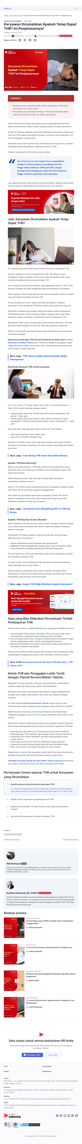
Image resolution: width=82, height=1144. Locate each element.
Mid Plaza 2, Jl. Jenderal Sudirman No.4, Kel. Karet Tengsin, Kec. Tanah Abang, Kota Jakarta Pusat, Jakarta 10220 (41, 1082)
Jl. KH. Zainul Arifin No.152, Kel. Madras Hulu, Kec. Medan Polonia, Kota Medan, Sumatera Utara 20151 (40, 1106)
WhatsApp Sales (33, 1055)
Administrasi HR (31, 945)
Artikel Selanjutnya (70, 840)
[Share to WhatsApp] (25, 40)
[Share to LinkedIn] (30, 40)
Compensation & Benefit (12, 21)
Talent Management (32, 998)
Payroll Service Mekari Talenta (21, 343)
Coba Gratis (53, 1055)
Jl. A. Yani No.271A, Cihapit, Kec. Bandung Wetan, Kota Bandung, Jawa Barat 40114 (37, 1099)
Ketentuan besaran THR (17, 405)
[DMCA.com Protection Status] (29, 1125)
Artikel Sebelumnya (12, 840)
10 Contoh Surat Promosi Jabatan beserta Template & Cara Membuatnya (50, 1001)
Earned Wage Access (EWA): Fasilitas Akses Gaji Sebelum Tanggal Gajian (49, 922)
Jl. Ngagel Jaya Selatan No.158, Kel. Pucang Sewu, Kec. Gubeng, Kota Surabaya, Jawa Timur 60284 (38, 1091)
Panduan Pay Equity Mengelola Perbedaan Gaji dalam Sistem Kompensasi (50, 975)
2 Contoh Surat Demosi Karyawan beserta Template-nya (49, 947)
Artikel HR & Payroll (16, 15)
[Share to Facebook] (35, 40)
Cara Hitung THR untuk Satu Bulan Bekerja (45, 455)
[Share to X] (20, 40)
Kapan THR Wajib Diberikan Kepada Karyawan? (48, 584)
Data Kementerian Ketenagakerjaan (34, 161)
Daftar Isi (7, 8)
